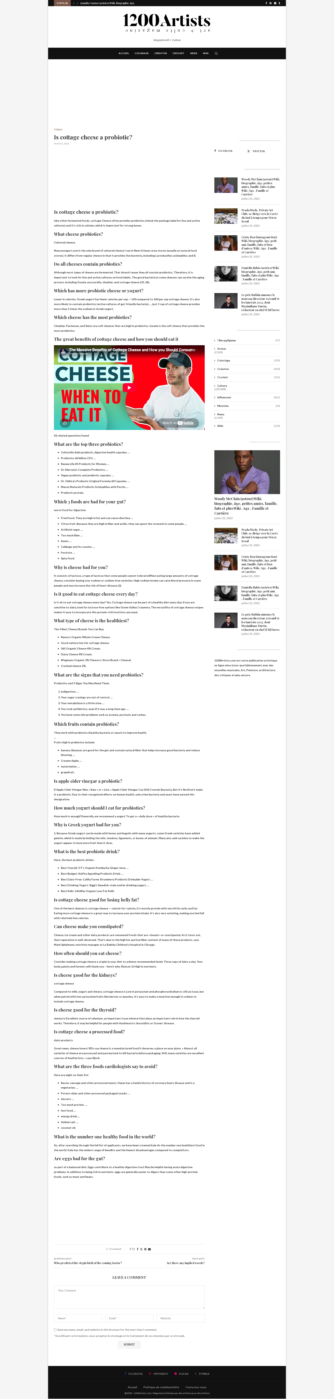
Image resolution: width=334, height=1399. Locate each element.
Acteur (221, 348)
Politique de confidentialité (161, 1387)
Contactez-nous (195, 1387)
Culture (222, 385)
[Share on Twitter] (141, 1249)
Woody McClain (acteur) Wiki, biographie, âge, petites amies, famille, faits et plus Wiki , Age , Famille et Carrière (260, 186)
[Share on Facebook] (137, 1249)
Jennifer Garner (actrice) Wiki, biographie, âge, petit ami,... (114, 3)
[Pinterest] (270, 3)
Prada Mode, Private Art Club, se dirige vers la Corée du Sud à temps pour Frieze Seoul (259, 215)
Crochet (178, 53)
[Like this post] (133, 1249)
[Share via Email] (149, 1249)
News (193, 53)
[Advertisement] (129, 99)
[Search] (216, 53)
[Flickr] (275, 3)
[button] (73, 3)
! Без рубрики (248, 340)
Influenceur (248, 397)
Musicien (248, 405)
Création (160, 53)
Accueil (124, 53)
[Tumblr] (279, 3)
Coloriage (142, 53)
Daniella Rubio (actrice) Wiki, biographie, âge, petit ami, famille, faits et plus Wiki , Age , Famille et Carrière (260, 273)
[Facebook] (266, 3)
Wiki (206, 53)
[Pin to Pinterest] (145, 1249)
